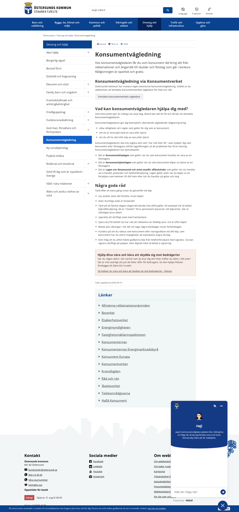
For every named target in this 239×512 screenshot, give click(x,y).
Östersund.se (49, 35)
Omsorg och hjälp (65, 35)
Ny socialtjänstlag (57, 148)
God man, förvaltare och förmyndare (61, 130)
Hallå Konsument (147, 400)
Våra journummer (38, 479)
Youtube (121, 471)
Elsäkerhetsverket (147, 320)
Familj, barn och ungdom (61, 92)
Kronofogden (146, 371)
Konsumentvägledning (61, 140)
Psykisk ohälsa (55, 156)
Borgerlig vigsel (55, 60)
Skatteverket (146, 386)
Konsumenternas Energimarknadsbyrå (147, 349)
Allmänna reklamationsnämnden (147, 305)
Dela (126, 44)
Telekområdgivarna (147, 393)
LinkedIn (121, 466)
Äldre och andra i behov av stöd (62, 193)
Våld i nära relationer (59, 183)
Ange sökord (98, 10)
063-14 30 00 (35, 474)
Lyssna (102, 44)
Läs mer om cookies (157, 508)
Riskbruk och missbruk (60, 164)
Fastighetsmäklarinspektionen (147, 335)
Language (183, 13)
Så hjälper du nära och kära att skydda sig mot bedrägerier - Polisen (135, 271)
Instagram (121, 476)
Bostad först (53, 68)
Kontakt (209, 13)
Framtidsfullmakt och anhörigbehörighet (59, 102)
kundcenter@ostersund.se (42, 469)
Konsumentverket (147, 364)
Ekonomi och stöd (57, 84)
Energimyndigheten (147, 327)
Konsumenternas (147, 342)
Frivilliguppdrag (55, 112)
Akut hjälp (52, 52)
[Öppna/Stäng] (88, 52)
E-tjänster (198, 13)
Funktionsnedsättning (59, 120)
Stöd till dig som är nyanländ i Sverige (64, 173)
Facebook (121, 461)
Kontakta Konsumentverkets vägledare (119, 96)
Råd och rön (146, 378)
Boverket (143, 313)
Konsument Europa (147, 357)
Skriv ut (114, 44)
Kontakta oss (35, 484)
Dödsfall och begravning (61, 76)
